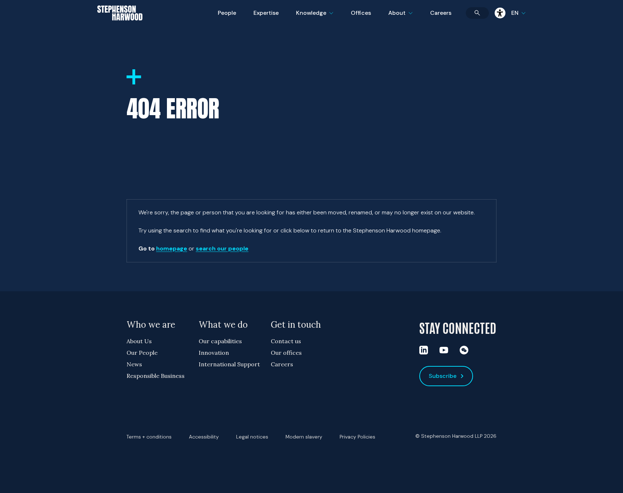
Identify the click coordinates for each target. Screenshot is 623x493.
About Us (139, 341)
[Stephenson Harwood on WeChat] (464, 350)
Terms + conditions (149, 436)
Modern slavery (304, 436)
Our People (142, 352)
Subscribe (442, 376)
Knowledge (313, 17)
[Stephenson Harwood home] (119, 25)
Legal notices (252, 436)
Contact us (286, 341)
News (134, 364)
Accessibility (204, 436)
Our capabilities (220, 341)
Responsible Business (156, 375)
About (404, 17)
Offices (361, 13)
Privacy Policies (357, 436)
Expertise (266, 13)
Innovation (214, 352)
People (227, 13)
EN (514, 13)
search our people (222, 248)
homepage (171, 248)
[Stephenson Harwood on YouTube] (443, 350)
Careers (440, 13)
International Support (229, 364)
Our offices (286, 352)
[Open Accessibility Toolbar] (500, 13)
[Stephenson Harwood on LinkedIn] (423, 350)
